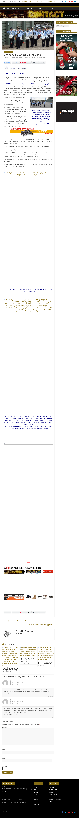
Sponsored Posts (53, 789)
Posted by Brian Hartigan (17, 57)
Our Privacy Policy (53, 794)
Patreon (6, 791)
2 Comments (35, 57)
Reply (51, 696)
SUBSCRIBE (47, 8)
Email (3, 758)
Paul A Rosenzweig (17, 700)
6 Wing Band (42, 57)
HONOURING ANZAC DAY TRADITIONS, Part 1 (46, 663)
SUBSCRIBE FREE (53, 797)
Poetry (14, 8)
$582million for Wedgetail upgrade (41, 625)
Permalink (15, 685)
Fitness (27, 8)
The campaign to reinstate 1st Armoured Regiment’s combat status (38, 1)
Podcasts (20, 8)
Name (4, 749)
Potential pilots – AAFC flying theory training (10, 669)
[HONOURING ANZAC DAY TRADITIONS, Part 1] (46, 648)
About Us (51, 792)
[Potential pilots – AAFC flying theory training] (10, 648)
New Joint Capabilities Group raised (15, 621)
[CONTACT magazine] (4, 8)
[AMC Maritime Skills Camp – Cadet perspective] (28, 648)
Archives (39, 8)
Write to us (54, 8)
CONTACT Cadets (8, 52)
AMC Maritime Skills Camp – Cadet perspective (27, 659)
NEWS (8, 8)
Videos (33, 8)
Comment (5, 727)
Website (4, 766)
